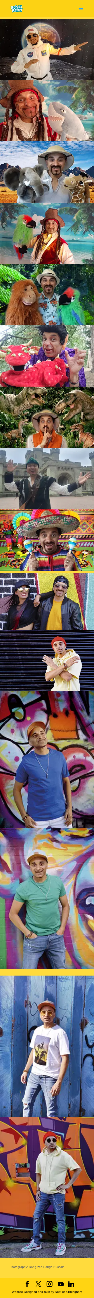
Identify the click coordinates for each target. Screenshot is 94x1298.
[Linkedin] (71, 1284)
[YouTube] (60, 1284)
